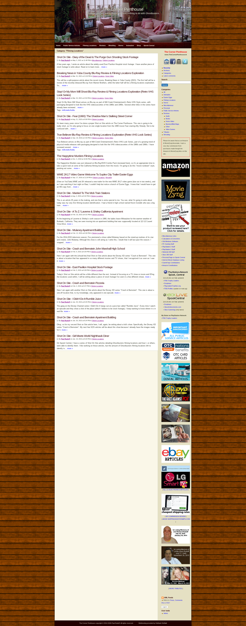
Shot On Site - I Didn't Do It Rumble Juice (79, 298)
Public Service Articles (71, 45)
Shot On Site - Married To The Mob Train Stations (83, 193)
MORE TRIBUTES (175, 588)
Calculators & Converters (171, 239)
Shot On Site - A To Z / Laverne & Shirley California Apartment (90, 211)
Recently (167, 68)
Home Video (170, 121)
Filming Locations (90, 45)
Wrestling (112, 45)
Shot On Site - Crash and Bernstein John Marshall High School (91, 248)
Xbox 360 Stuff (167, 255)
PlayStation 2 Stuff (168, 247)
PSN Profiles (168, 288)
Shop (139, 45)
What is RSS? (165, 603)
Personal (167, 108)
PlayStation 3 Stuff (168, 249)
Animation (130, 45)
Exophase (167, 283)
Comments (179, 600)
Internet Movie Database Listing (173, 260)
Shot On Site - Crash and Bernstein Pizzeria (80, 282)
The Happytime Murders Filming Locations (80, 155)
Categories (167, 73)
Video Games (170, 129)
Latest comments (170, 76)
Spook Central (149, 45)
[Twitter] (185, 64)
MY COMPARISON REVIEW (175, 516)
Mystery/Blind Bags (172, 124)
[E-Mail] (166, 64)
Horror (120, 45)
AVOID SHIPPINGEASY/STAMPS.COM (176, 519)
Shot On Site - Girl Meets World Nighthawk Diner (83, 335)
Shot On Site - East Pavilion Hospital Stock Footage (85, 267)
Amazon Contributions (170, 265)
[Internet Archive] (179, 64)
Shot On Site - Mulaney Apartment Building (80, 230)
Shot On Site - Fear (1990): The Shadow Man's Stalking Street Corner (94, 116)
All (164, 92)
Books (168, 118)
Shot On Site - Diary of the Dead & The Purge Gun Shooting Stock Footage (97, 57)
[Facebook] (173, 64)
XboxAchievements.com (172, 307)
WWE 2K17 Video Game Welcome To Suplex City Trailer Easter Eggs (95, 174)
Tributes (166, 132)
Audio (168, 116)
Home (58, 45)
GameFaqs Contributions (171, 263)
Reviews (102, 45)
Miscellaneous (168, 105)
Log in (165, 607)
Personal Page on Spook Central (173, 257)
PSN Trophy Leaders (171, 280)
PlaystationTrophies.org (172, 286)
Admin (166, 613)
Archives (167, 70)
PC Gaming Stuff (168, 244)
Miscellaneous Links (169, 236)
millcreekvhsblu (68, 110)
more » (104, 67)
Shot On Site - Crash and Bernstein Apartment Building (86, 317)
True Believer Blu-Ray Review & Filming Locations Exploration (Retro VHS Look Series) (104, 134)
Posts (172, 600)
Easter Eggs (168, 97)
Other (168, 126)
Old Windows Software (170, 241)
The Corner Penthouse (123, 9)
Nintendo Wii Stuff (168, 252)
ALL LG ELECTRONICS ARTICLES (175, 490)
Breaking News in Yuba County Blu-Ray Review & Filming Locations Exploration (100, 73)
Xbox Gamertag (169, 310)
